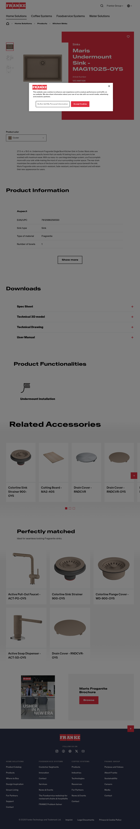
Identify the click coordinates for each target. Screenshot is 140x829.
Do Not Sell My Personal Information (52, 104)
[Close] (109, 86)
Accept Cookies (80, 104)
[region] (71, 97)
